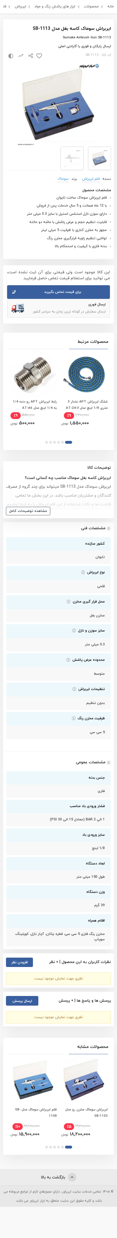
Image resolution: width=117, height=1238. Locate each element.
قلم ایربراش (91, 179)
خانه (110, 6)
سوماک (63, 179)
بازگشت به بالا (53, 1177)
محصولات (91, 6)
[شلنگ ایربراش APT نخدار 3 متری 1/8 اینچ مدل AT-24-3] (84, 375)
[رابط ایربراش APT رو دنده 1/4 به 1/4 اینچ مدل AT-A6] (33, 375)
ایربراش (20, 6)
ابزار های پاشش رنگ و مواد (54, 6)
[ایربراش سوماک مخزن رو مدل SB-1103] (84, 1080)
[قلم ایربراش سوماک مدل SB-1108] (33, 1080)
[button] (68, 442)
